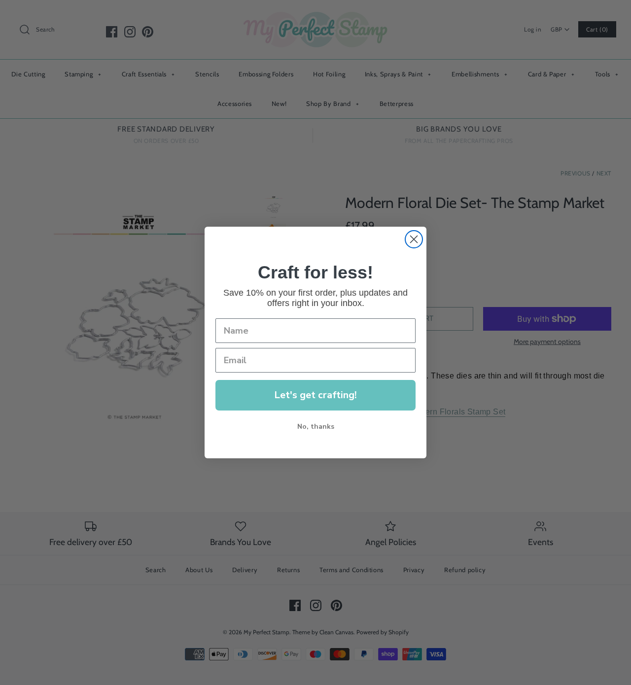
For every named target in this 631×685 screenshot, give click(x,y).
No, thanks (315, 426)
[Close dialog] (413, 239)
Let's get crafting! (315, 395)
